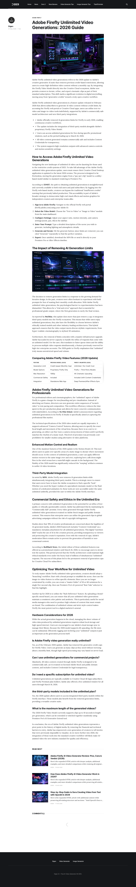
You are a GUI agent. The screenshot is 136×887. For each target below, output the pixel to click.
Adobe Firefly (36, 17)
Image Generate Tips (84, 4)
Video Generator (64, 861)
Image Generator (78, 861)
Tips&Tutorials (98, 4)
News (36, 4)
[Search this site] (126, 4)
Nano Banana (53, 4)
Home (29, 4)
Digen (10, 26)
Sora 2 (43, 4)
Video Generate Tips (67, 4)
